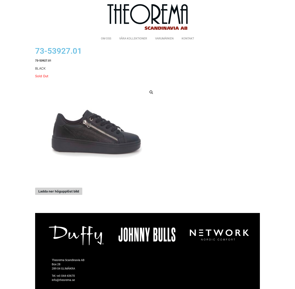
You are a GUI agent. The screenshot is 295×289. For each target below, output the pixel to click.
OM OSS (106, 38)
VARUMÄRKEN (164, 38)
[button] (151, 92)
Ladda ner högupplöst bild (58, 191)
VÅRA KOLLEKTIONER (133, 38)
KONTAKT (188, 38)
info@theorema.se (63, 280)
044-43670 (68, 275)
